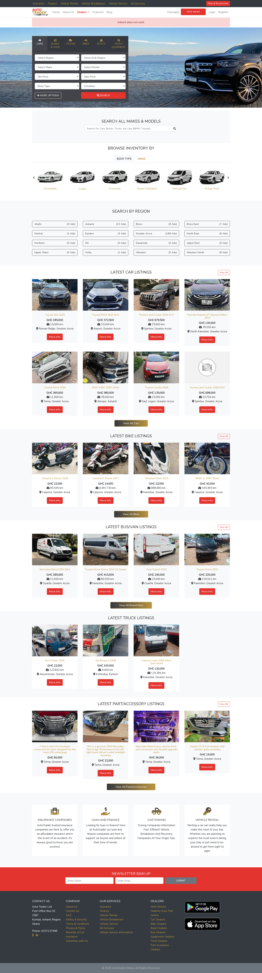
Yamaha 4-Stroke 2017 (106, 478)
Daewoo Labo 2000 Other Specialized (156, 662)
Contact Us (72, 911)
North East (207, 233)
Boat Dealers (159, 928)
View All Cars (131, 423)
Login (212, 12)
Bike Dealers (158, 924)
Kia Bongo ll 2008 (106, 660)
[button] (202, 906)
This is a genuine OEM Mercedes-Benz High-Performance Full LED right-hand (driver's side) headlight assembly (105, 751)
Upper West (54, 252)
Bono (156, 224)
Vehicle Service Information (116, 932)
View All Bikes (131, 514)
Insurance (38, 3)
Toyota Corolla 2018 (156, 387)
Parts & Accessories (218, 3)
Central (54, 233)
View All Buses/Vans (131, 605)
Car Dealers (158, 919)
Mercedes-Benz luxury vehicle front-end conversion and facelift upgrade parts (156, 749)
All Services (138, 3)
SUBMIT (181, 880)
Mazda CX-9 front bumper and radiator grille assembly (207, 748)
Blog (109, 12)
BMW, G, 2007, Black (207, 478)
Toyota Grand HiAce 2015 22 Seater (105, 569)
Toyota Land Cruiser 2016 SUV (156, 314)
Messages (173, 12)
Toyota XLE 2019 (55, 314)
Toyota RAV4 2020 (55, 387)
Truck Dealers (159, 941)
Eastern (105, 233)
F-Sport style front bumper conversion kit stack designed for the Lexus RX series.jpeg (55, 749)
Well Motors (158, 906)
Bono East (207, 224)
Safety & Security (76, 919)
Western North (207, 252)
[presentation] (34, 178)
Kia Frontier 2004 (55, 660)
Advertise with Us (77, 941)
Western (156, 252)
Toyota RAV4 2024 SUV (105, 314)
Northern (54, 243)
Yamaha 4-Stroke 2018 (55, 478)
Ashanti (105, 224)
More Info (54, 337)
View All (223, 272)
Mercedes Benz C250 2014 (55, 569)
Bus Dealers (158, 932)
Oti (105, 243)
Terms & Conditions (77, 924)
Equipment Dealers (162, 936)
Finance (52, 3)
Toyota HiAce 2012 (207, 569)
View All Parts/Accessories (131, 787)
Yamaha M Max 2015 (156, 478)
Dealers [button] (82, 12)
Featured (98, 12)
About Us (68, 12)
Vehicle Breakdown (93, 3)
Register (223, 12)
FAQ (68, 915)
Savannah (156, 243)
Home (56, 12)
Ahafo (54, 224)
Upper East (207, 243)
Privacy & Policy (75, 928)
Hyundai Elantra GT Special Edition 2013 (207, 316)
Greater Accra (156, 233)
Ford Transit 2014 (156, 569)
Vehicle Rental (69, 3)
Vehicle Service (118, 3)
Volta (105, 252)
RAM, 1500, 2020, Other (105, 387)
